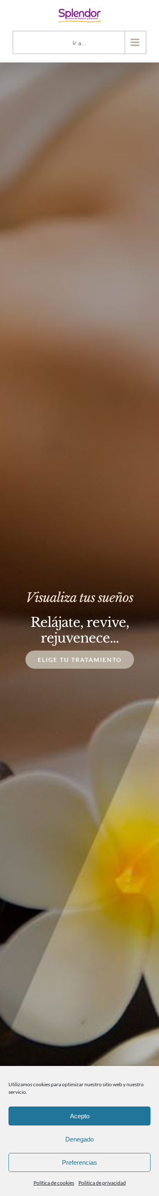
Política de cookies (53, 1183)
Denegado (79, 1139)
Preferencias (79, 1162)
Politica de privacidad (102, 1183)
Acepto (79, 1116)
